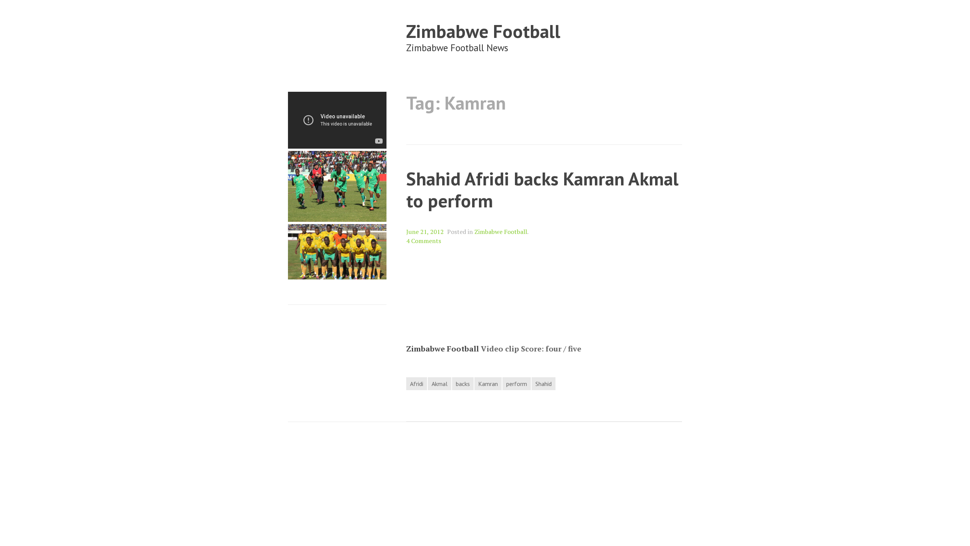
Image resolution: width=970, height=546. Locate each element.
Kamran (488, 384)
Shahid (543, 384)
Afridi (416, 384)
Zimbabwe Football (483, 31)
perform (516, 384)
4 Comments (423, 241)
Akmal (439, 384)
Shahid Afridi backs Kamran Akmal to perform (542, 189)
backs (463, 384)
